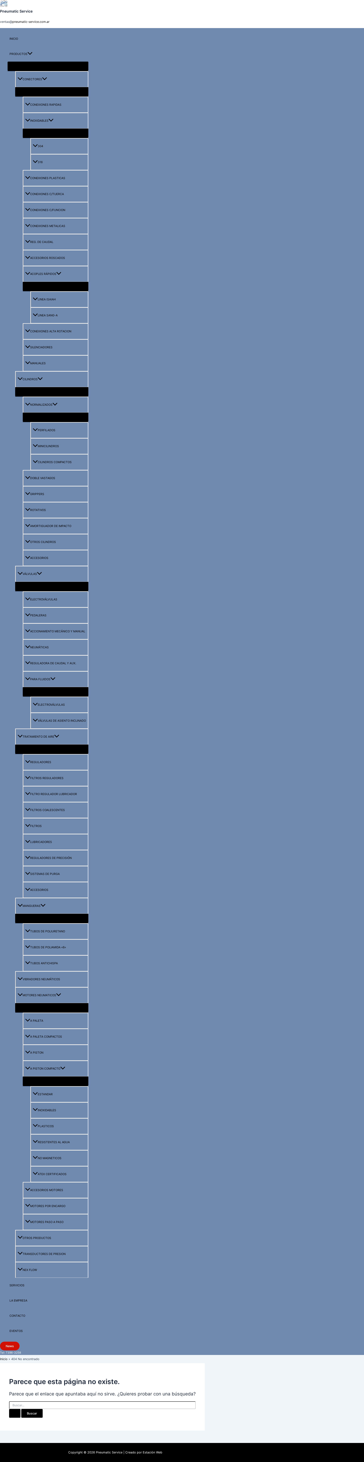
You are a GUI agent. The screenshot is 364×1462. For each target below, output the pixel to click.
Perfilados (46, 430)
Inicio (13, 38)
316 (40, 162)
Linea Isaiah (47, 299)
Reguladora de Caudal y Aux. (53, 663)
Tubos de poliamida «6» (48, 947)
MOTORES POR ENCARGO (47, 1206)
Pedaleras (38, 615)
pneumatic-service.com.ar (30, 22)
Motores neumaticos (39, 995)
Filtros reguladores (47, 778)
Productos (18, 54)
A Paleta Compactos (46, 1036)
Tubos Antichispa (44, 963)
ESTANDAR (45, 1094)
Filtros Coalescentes (47, 810)
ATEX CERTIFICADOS (52, 1174)
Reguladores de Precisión (51, 858)
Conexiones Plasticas (47, 178)
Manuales (38, 363)
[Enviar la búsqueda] (14, 1413)
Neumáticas (39, 647)
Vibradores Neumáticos (41, 979)
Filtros (36, 826)
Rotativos (38, 510)
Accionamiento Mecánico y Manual (57, 631)
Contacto (17, 1316)
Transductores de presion (44, 1254)
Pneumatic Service (16, 11)
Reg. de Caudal (41, 242)
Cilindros (30, 379)
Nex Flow (30, 1270)
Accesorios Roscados (47, 258)
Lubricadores (41, 842)
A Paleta (36, 1020)
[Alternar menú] (48, 66)
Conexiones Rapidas (45, 104)
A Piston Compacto (45, 1068)
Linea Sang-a (48, 315)
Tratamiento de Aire (38, 736)
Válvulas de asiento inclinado (62, 720)
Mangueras (32, 906)
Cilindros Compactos (55, 462)
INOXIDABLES (47, 1110)
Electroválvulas (43, 599)
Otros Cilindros (43, 542)
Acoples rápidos (43, 274)
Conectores (32, 79)
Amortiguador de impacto (50, 526)
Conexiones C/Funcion (47, 210)
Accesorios (39, 558)
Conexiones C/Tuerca (47, 194)
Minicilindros (48, 446)
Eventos (16, 1331)
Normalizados (41, 404)
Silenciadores (41, 347)
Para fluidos (40, 679)
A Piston (36, 1052)
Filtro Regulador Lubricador (53, 794)
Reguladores (40, 762)
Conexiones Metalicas (47, 226)
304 (40, 146)
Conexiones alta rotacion (50, 331)
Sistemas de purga (45, 874)
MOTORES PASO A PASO (47, 1222)
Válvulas (30, 574)
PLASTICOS (46, 1126)
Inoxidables (39, 120)
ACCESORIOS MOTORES (46, 1190)
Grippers (37, 494)
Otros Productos (37, 1238)
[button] (29, 54)
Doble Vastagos (42, 478)
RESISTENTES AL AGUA (54, 1142)
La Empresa (18, 1300)
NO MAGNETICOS (49, 1158)
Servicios (16, 1285)
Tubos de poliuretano (47, 931)
